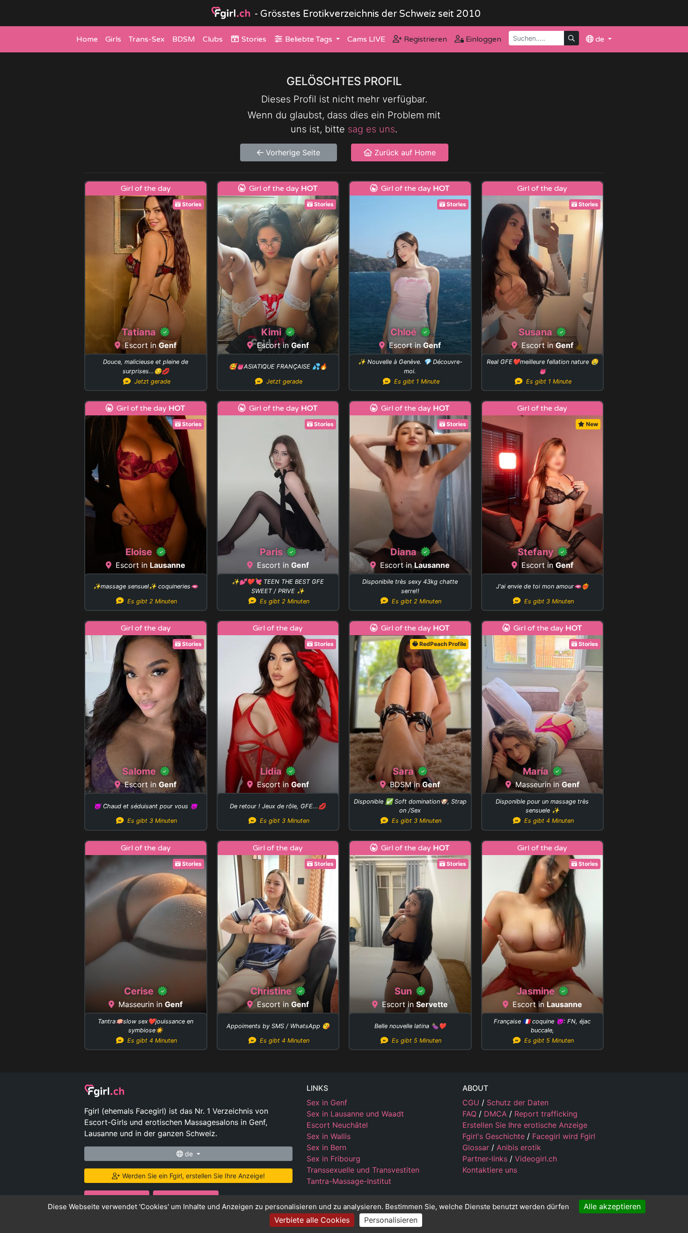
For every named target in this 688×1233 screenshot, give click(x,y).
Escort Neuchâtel (337, 1125)
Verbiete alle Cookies (312, 1220)
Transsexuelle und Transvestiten (363, 1170)
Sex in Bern (326, 1147)
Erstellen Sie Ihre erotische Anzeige (524, 1125)
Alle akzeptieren (612, 1206)
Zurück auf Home (404, 152)
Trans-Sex (147, 39)
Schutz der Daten (518, 1102)
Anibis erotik (519, 1147)
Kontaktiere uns (489, 1170)
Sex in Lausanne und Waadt (355, 1113)
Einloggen (482, 39)
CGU (472, 1102)
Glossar (476, 1147)
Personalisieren (390, 1220)
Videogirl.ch (536, 1158)
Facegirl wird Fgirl (563, 1136)
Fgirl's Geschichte (494, 1136)
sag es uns (371, 129)
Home (87, 39)
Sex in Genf (327, 1102)
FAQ (470, 1113)
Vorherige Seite (291, 152)
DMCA (496, 1113)
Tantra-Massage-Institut (349, 1181)
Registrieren (424, 39)
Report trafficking (546, 1113)
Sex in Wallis (329, 1136)
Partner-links (486, 1158)
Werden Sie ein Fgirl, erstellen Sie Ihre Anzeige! (192, 1176)
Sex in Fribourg (333, 1158)
